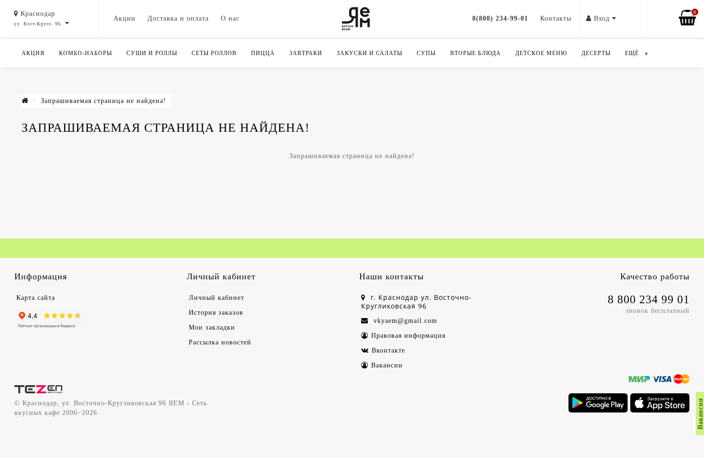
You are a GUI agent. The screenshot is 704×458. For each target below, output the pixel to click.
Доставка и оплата (178, 18)
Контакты (555, 18)
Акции (125, 18)
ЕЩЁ (632, 53)
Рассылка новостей (220, 342)
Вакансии (387, 365)
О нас (230, 18)
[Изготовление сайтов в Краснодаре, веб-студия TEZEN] (38, 388)
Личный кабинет (216, 297)
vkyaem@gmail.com (404, 320)
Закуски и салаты (369, 53)
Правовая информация (408, 335)
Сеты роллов (214, 53)
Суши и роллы (151, 53)
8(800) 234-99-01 (500, 18)
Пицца (263, 53)
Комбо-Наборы (85, 53)
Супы (426, 53)
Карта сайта (35, 297)
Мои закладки (212, 327)
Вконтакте (388, 350)
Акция (33, 53)
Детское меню (541, 53)
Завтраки (305, 53)
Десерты (596, 53)
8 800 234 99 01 (649, 299)
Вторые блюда (475, 53)
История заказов (216, 312)
